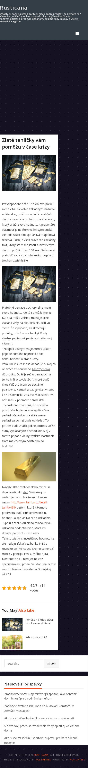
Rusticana (14, 7)
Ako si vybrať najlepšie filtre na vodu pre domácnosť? (39, 718)
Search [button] (51, 663)
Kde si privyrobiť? (36, 637)
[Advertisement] (44, 86)
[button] (78, 33)
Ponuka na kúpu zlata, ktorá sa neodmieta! (39, 621)
